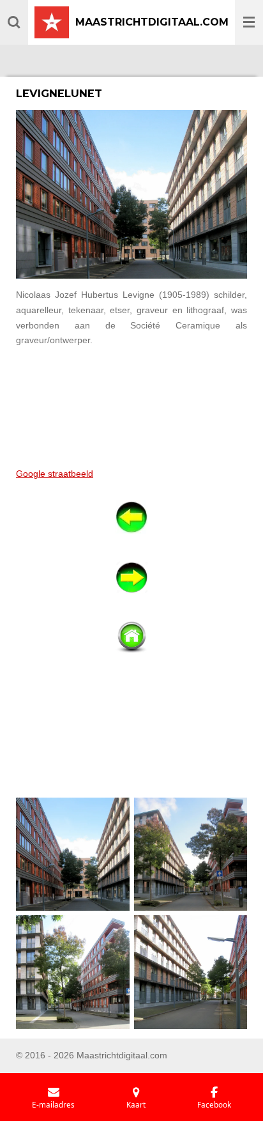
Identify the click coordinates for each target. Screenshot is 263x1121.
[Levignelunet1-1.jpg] (73, 854)
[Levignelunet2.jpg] (191, 854)
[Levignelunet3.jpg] (73, 972)
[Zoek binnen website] (14, 22)
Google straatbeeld (54, 473)
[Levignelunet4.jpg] (191, 972)
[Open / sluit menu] (249, 22)
